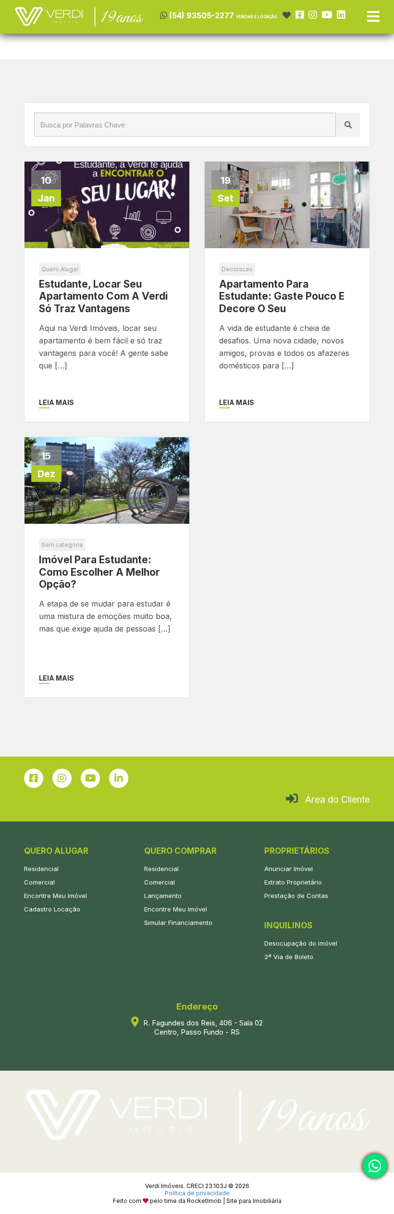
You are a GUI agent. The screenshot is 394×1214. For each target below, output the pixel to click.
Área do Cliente (337, 799)
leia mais (56, 402)
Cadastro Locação (52, 909)
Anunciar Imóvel (288, 869)
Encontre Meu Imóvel (55, 895)
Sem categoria (62, 544)
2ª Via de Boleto (288, 957)
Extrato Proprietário (293, 882)
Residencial (41, 869)
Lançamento (163, 895)
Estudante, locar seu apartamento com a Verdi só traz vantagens (103, 296)
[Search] (348, 125)
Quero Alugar (59, 269)
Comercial (39, 882)
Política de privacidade (197, 1193)
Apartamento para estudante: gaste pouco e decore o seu (282, 296)
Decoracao (237, 269)
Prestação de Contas (296, 895)
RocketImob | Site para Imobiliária (234, 1200)
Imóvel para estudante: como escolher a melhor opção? (99, 572)
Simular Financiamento (178, 922)
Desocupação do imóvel (300, 943)
